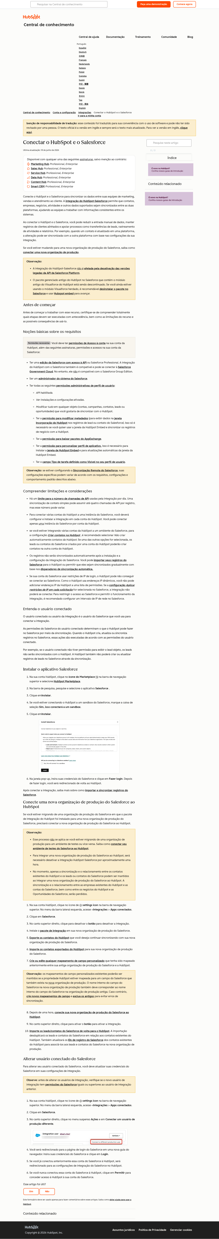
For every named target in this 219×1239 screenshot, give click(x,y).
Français (83, 60)
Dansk (82, 88)
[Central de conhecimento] (31, 18)
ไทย (80, 100)
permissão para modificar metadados (65, 418)
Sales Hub (37, 168)
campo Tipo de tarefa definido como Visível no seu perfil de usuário (83, 461)
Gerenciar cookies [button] (181, 1229)
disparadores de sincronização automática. (67, 569)
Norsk (81, 92)
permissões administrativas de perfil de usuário (85, 385)
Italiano (82, 68)
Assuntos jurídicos (123, 1229)
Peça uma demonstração (153, 4)
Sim (31, 1191)
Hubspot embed (64, 293)
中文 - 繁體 (83, 84)
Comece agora (184, 4)
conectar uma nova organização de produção (51, 252)
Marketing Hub (40, 164)
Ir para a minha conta (89, 115)
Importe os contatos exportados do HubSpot (56, 949)
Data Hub (36, 177)
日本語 (82, 56)
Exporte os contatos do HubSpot (49, 937)
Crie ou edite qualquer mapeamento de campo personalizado (67, 960)
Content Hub (38, 182)
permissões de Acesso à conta (87, 343)
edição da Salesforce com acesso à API (63, 362)
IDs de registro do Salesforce (85, 1040)
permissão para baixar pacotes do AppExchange (71, 438)
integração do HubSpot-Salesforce (87, 201)
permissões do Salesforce (61, 1084)
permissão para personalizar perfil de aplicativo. (72, 445)
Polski (81, 72)
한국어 (82, 96)
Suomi (81, 80)
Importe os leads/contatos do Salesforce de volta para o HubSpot (69, 1031)
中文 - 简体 (83, 104)
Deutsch (82, 52)
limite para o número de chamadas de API (63, 498)
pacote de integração (53, 930)
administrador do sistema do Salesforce (62, 378)
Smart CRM (38, 186)
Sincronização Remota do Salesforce (95, 470)
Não (47, 1191)
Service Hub (38, 173)
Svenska (83, 76)
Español (82, 48)
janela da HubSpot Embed (63, 450)
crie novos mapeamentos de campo (48, 996)
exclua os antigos (83, 996)
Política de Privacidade (152, 1229)
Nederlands (84, 64)
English (82, 108)
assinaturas (86, 159)
